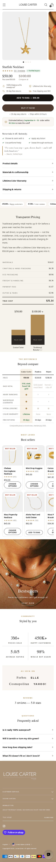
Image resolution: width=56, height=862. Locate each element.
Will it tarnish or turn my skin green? (21, 738)
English (5, 844)
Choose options (12, 485)
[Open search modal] (46, 5)
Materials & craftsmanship (15, 172)
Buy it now (28, 107)
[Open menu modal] (4, 5)
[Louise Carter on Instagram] (4, 826)
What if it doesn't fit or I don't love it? (21, 755)
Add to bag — (28, 98)
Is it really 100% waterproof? (17, 730)
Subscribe (48, 817)
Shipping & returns (12, 189)
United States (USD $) (23, 844)
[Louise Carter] (28, 4)
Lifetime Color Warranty (14, 180)
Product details (10, 163)
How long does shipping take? (17, 747)
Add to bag (34, 532)
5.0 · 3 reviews (19, 71)
